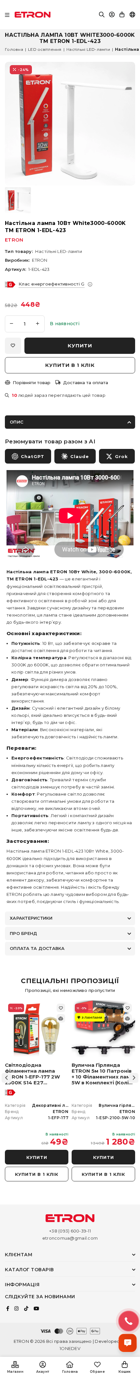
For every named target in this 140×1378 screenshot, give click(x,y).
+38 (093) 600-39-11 (70, 1230)
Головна (14, 49)
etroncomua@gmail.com (70, 1238)
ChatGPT (32, 456)
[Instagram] (16, 1308)
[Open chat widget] (128, 1343)
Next (133, 1078)
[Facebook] (7, 1308)
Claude (79, 456)
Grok (121, 456)
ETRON (14, 240)
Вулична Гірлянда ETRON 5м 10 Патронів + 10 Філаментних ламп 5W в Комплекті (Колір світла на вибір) (102, 1074)
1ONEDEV (70, 1348)
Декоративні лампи (54, 1105)
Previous (6, 1078)
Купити (36, 1157)
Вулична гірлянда (119, 1105)
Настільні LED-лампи (88, 49)
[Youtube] (36, 1308)
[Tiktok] (26, 1308)
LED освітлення (45, 49)
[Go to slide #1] (18, 200)
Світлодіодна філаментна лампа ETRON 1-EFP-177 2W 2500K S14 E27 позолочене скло (32, 1074)
